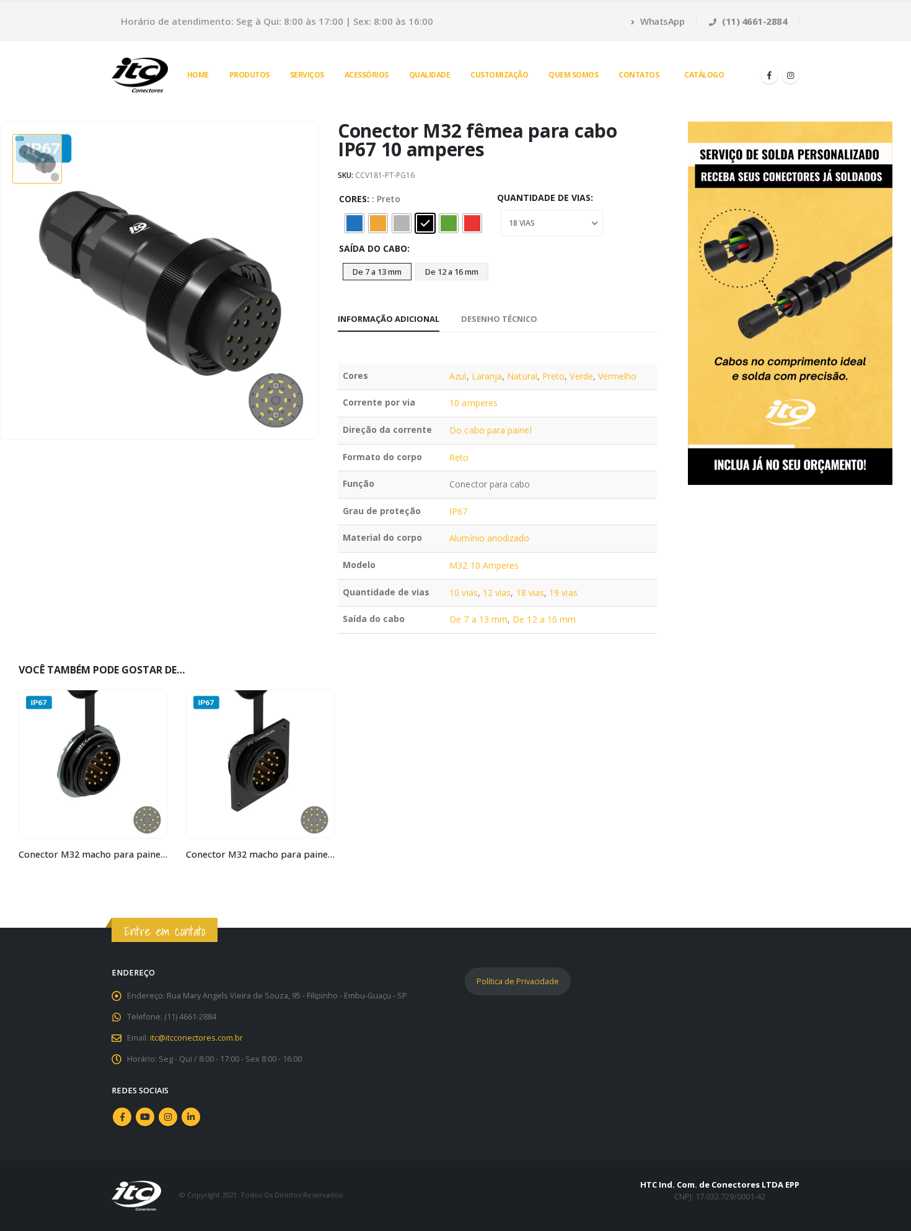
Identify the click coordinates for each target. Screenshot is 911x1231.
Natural (522, 376)
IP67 (458, 511)
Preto (553, 376)
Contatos (638, 74)
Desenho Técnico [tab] (499, 318)
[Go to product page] (93, 764)
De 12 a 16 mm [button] (451, 271)
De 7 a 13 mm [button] (377, 271)
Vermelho (617, 376)
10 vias (463, 592)
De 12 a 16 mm (544, 619)
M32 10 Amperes (484, 565)
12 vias (497, 592)
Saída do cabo (373, 248)
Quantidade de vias (544, 197)
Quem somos (573, 74)
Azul (457, 376)
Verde (581, 376)
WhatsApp (661, 21)
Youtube (145, 1117)
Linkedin (191, 1117)
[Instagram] (790, 75)
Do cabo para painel (490, 430)
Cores (353, 199)
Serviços (307, 74)
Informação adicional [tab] (388, 318)
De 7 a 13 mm (478, 619)
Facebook (122, 1117)
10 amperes (473, 403)
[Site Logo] (140, 75)
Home (198, 74)
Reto (459, 457)
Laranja (487, 376)
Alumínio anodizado (489, 538)
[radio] (354, 223)
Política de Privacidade (518, 981)
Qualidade (430, 74)
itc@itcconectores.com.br (196, 1038)
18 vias (530, 592)
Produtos (249, 74)
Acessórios (367, 74)
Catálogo (704, 74)
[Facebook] (769, 75)
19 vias (563, 592)
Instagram (168, 1117)
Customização (499, 74)
